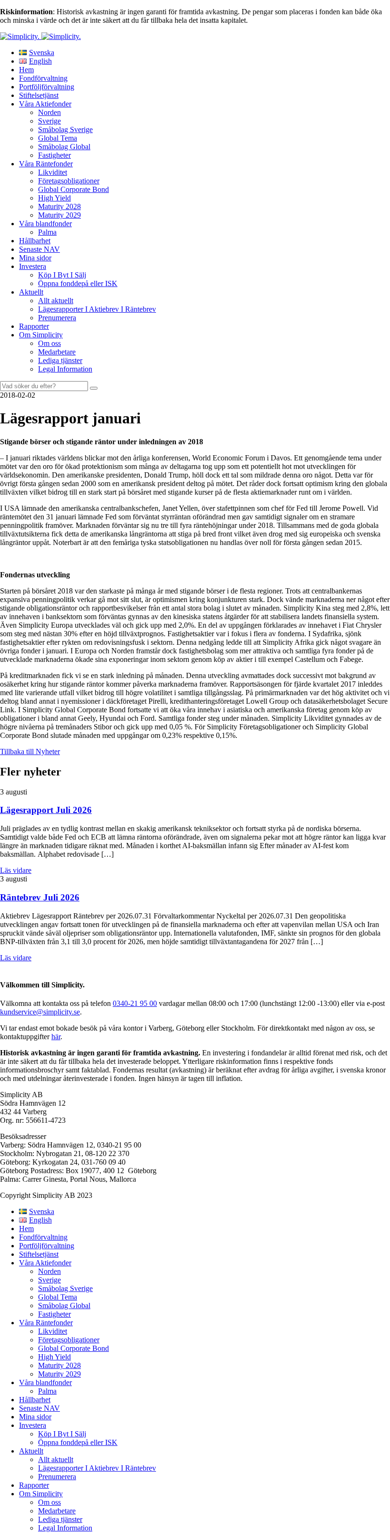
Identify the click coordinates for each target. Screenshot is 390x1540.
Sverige (49, 121)
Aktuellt (31, 292)
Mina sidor (35, 258)
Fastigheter (54, 155)
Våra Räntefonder (46, 164)
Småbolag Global (64, 147)
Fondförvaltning (43, 78)
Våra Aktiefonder (45, 104)
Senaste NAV (39, 249)
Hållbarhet (34, 241)
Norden (49, 112)
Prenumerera (57, 318)
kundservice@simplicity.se (40, 1012)
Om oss (49, 343)
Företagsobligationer (68, 181)
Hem (26, 70)
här (55, 1037)
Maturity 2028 (59, 206)
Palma (47, 232)
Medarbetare (57, 352)
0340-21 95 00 (135, 1003)
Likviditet (52, 172)
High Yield (54, 198)
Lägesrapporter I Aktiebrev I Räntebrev (97, 309)
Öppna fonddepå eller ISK (77, 283)
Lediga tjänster (60, 360)
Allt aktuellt (55, 301)
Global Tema (57, 138)
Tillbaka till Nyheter (30, 751)
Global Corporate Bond (73, 189)
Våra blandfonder (45, 224)
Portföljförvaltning (46, 87)
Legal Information (65, 369)
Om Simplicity (41, 335)
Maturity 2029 (59, 215)
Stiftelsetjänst (38, 95)
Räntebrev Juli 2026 (39, 897)
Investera (32, 266)
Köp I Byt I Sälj (62, 275)
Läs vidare (15, 870)
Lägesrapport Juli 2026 (46, 810)
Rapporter (34, 326)
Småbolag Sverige (65, 129)
